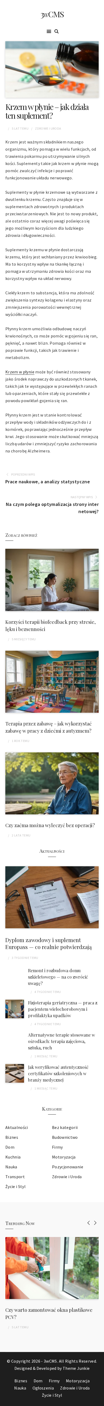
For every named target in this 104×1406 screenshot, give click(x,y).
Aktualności (16, 1127)
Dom (9, 1147)
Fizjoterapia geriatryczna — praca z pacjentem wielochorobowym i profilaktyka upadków (62, 1009)
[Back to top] (98, 1400)
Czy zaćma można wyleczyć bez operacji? (50, 825)
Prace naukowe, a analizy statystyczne (47, 482)
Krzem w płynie (19, 371)
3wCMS (52, 14)
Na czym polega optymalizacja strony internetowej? (52, 507)
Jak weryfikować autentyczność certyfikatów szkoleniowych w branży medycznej (58, 1073)
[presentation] (88, 1222)
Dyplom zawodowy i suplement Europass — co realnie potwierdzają (48, 943)
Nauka (11, 1166)
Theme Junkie (76, 1368)
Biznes (11, 1137)
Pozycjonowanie (67, 1166)
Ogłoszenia (43, 1388)
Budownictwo (65, 1137)
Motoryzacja (64, 1157)
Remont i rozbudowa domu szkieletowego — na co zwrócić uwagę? (58, 977)
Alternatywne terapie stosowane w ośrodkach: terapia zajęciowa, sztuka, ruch (61, 1041)
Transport (15, 1176)
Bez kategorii (65, 1127)
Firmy (57, 1147)
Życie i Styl (15, 1186)
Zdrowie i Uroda (48, 128)
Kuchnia (13, 1157)
